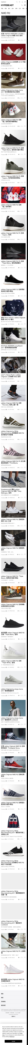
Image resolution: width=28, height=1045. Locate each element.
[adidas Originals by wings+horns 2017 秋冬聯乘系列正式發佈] (13, 80)
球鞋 (6, 8)
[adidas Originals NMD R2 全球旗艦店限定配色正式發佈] (13, 594)
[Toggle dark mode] (22, 5)
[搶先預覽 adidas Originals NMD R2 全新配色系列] (13, 969)
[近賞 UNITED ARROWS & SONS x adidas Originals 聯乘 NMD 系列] (13, 24)
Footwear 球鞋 (4, 40)
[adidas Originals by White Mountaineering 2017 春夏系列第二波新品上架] (13, 821)
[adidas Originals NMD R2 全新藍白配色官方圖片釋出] (13, 792)
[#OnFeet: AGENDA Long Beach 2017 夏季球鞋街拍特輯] (13, 336)
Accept (13, 1041)
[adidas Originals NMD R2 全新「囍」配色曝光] (13, 195)
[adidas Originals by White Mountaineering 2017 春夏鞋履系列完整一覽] (13, 881)
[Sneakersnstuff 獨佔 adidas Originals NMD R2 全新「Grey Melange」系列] (13, 479)
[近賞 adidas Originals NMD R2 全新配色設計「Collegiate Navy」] (13, 736)
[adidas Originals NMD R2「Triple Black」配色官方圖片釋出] (13, 566)
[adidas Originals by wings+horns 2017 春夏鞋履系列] (13, 679)
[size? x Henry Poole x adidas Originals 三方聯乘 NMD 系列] (13, 365)
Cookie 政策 (17, 1012)
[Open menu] (25, 5)
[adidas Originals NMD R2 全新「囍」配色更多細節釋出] (13, 110)
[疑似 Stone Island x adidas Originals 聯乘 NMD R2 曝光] (13, 307)
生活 (20, 8)
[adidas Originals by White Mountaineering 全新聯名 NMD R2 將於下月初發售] (13, 851)
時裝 (2, 8)
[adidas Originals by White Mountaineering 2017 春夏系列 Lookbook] (13, 911)
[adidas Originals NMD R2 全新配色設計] (13, 538)
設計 (13, 8)
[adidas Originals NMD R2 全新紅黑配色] (13, 764)
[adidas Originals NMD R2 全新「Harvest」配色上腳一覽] (13, 393)
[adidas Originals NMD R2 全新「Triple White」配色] (13, 651)
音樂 (16, 8)
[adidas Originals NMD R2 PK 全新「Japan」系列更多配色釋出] (13, 166)
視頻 (23, 8)
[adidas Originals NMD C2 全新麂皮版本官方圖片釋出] (13, 279)
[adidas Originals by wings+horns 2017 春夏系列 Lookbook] (13, 708)
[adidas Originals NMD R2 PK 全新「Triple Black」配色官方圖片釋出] (13, 138)
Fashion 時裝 (4, 98)
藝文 (9, 8)
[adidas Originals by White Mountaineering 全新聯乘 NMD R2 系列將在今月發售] (13, 421)
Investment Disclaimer (13, 1014)
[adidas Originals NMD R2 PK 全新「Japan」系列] (13, 223)
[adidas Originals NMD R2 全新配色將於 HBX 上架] (13, 509)
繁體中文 (13, 1016)
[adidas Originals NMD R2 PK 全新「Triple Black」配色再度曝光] (13, 251)
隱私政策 (12, 1012)
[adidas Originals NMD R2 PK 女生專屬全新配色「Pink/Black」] (13, 451)
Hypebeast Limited (8, 1009)
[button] (25, 40)
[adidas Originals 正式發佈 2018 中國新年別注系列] (13, 52)
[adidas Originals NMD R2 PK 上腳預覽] (13, 941)
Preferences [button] (11, 1036)
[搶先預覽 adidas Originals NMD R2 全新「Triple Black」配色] (13, 622)
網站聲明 (7, 1012)
